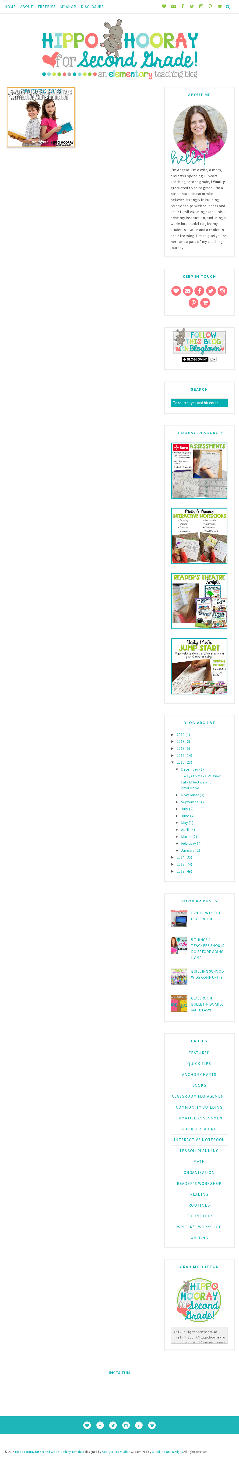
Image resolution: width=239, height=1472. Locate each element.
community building (199, 1107)
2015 (181, 762)
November (190, 795)
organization (199, 1172)
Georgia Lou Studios (116, 1452)
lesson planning (199, 1150)
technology (199, 1216)
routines (199, 1205)
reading (199, 1194)
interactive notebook (199, 1139)
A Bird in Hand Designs (167, 1452)
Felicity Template (72, 1452)
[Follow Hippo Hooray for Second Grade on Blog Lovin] (199, 353)
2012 (181, 871)
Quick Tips (199, 1063)
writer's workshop (199, 1227)
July (185, 808)
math (199, 1161)
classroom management (199, 1096)
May (185, 822)
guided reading (199, 1129)
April (185, 829)
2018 (181, 741)
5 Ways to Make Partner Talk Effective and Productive (40, 94)
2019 (181, 734)
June (185, 815)
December (190, 769)
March (186, 836)
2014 (181, 857)
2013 (181, 864)
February (189, 843)
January (188, 850)
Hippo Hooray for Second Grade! (37, 1452)
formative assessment (199, 1118)
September (191, 802)
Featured (199, 1052)
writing (199, 1238)
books (199, 1085)
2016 (181, 755)
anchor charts (199, 1074)
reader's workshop (199, 1183)
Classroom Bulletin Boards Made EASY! (207, 1004)
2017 (181, 748)
